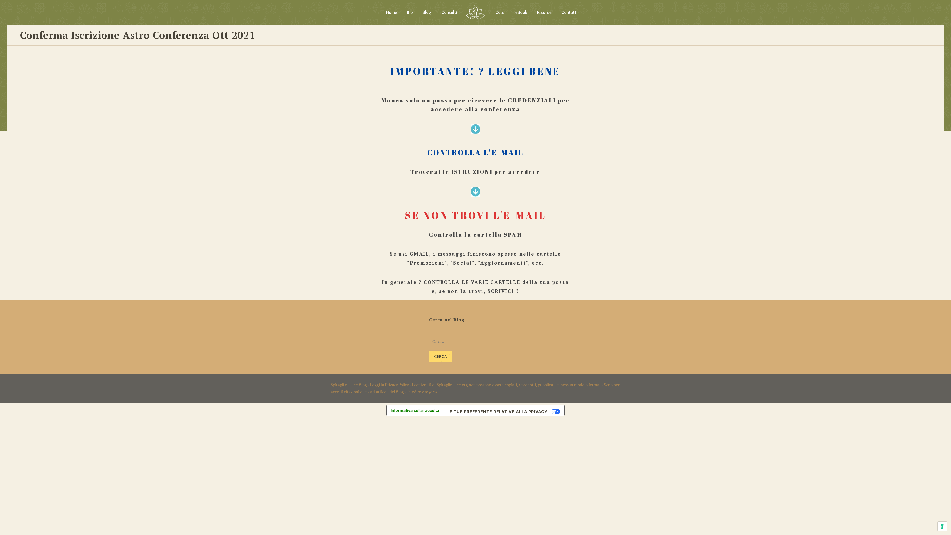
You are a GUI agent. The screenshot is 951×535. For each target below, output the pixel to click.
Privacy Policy (397, 384)
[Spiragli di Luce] (475, 12)
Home (391, 12)
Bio (410, 12)
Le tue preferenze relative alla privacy (497, 411)
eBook (521, 12)
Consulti (449, 12)
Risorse (544, 12)
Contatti (569, 12)
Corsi (500, 12)
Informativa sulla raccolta (415, 410)
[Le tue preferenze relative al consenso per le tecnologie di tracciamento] (942, 526)
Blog (427, 12)
